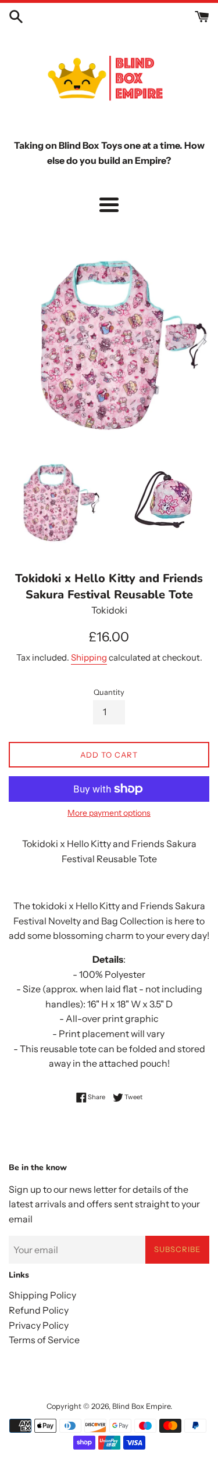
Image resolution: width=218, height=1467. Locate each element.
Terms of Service (44, 1340)
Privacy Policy (39, 1325)
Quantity (109, 692)
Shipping (89, 657)
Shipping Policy (42, 1295)
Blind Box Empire (141, 1406)
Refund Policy (39, 1310)
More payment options (109, 813)
